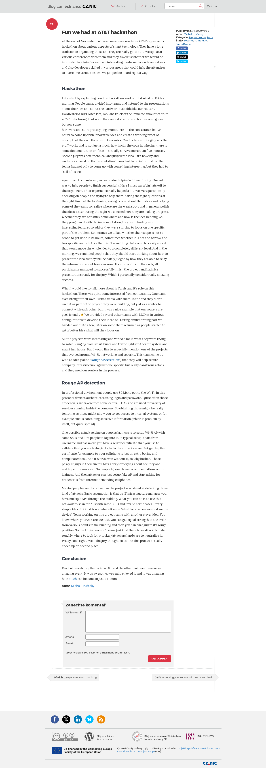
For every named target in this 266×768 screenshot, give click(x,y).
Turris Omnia (183, 44)
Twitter (66, 719)
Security (188, 40)
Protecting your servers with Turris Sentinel (183, 677)
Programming (197, 37)
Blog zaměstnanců (72, 6)
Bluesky (89, 719)
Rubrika (150, 6)
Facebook (55, 719)
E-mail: (70, 643)
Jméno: (70, 636)
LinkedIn (78, 719)
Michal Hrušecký (82, 586)
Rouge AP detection (105, 360)
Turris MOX (201, 40)
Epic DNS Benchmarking (75, 677)
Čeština (212, 6)
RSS (101, 719)
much (73, 579)
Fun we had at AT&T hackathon (99, 32)
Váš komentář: (74, 612)
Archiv (120, 6)
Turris (210, 37)
